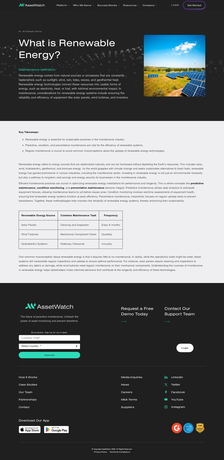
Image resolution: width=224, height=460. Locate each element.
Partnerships (28, 399)
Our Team (25, 392)
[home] (32, 5)
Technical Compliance (120, 452)
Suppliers (127, 407)
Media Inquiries (131, 377)
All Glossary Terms (32, 31)
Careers (126, 392)
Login (175, 5)
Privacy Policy (100, 452)
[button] (63, 5)
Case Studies (28, 384)
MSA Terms (129, 399)
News (125, 384)
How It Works (28, 377)
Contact (24, 407)
